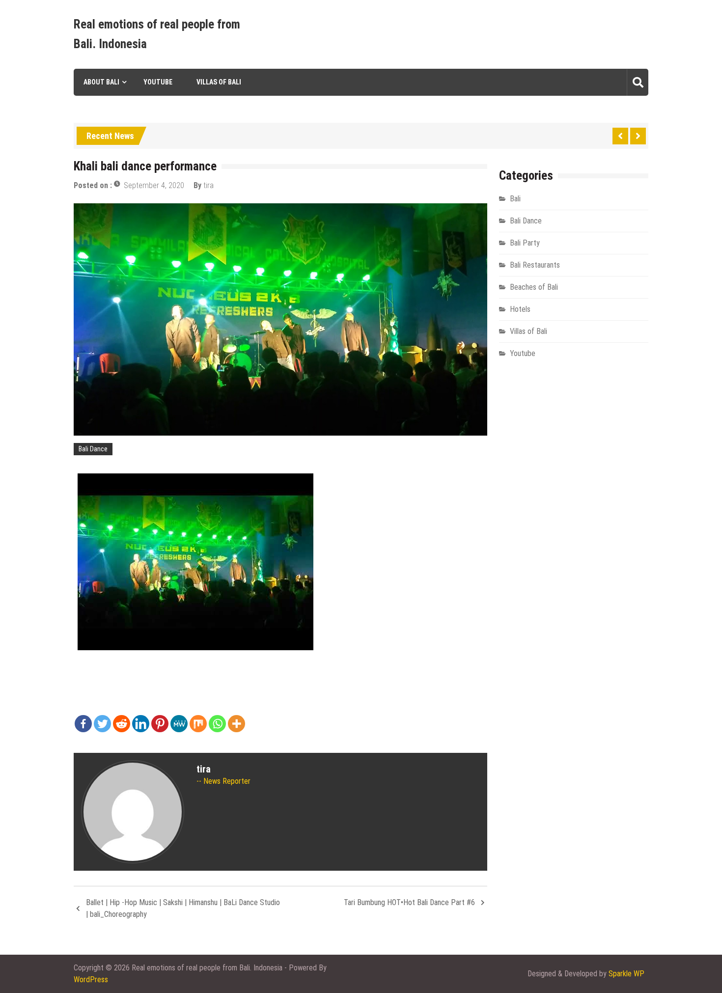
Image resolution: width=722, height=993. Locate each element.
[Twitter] (102, 723)
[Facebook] (83, 723)
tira (208, 185)
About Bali (101, 82)
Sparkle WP (626, 973)
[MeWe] (179, 723)
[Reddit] (121, 723)
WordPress (91, 979)
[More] (236, 723)
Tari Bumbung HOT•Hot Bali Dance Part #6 (409, 902)
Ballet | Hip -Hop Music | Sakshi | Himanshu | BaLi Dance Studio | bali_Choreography (183, 908)
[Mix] (198, 723)
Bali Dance (93, 449)
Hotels (520, 309)
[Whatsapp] (217, 723)
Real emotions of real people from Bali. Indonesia (157, 34)
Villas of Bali (218, 82)
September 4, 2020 (154, 185)
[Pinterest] (159, 723)
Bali (515, 198)
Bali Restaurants (535, 265)
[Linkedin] (140, 723)
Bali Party (525, 243)
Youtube (157, 82)
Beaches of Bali (534, 287)
